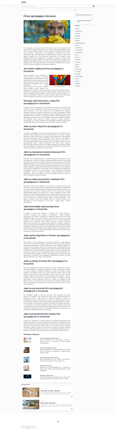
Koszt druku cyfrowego (48, 403)
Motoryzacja (79, 47)
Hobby (77, 38)
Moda (77, 45)
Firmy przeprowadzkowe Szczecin (48, 347)
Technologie (79, 69)
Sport (77, 66)
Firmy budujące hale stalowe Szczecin (49, 357)
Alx (36, 427)
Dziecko (78, 33)
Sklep (77, 64)
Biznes (77, 28)
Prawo (42, 388)
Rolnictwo (78, 62)
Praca (77, 54)
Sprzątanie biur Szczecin (46, 365)
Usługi (25, 13)
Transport (78, 71)
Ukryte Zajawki (79, 76)
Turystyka (78, 73)
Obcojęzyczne (79, 52)
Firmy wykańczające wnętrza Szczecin (49, 338)
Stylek (23, 2)
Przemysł (78, 59)
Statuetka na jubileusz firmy (46, 375)
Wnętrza (78, 83)
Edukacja (78, 35)
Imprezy (78, 40)
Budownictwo (79, 31)
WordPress (28, 427)
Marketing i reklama (80, 43)
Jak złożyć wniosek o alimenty (50, 391)
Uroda (77, 78)
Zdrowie (78, 85)
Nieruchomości (79, 50)
